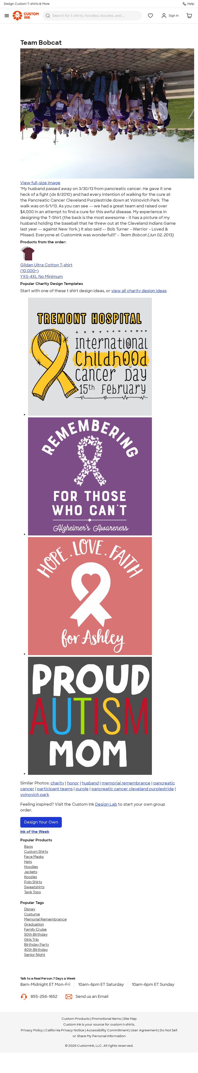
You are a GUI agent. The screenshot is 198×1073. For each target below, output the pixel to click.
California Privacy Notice (64, 1030)
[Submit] (47, 15)
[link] (26, 15)
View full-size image (40, 182)
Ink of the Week (34, 831)
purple (82, 788)
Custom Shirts (36, 851)
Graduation (34, 924)
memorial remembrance (126, 783)
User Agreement (144, 1030)
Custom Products (76, 1019)
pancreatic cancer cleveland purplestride (133, 788)
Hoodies (31, 867)
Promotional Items (106, 1019)
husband (90, 783)
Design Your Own (41, 822)
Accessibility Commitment (107, 1030)
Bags (28, 846)
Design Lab (106, 804)
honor (73, 783)
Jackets (30, 872)
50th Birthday (36, 934)
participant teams (55, 788)
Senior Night (34, 955)
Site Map (130, 1019)
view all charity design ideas (139, 290)
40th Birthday (36, 950)
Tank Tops (32, 892)
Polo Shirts (33, 882)
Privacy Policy (32, 1030)
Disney (29, 909)
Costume (32, 914)
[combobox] (92, 15)
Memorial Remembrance (45, 919)
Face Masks (34, 857)
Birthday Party (36, 944)
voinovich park (34, 794)
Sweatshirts (34, 887)
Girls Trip (31, 939)
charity (57, 783)
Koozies (30, 877)
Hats (28, 862)
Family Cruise (35, 929)
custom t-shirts (122, 1024)
